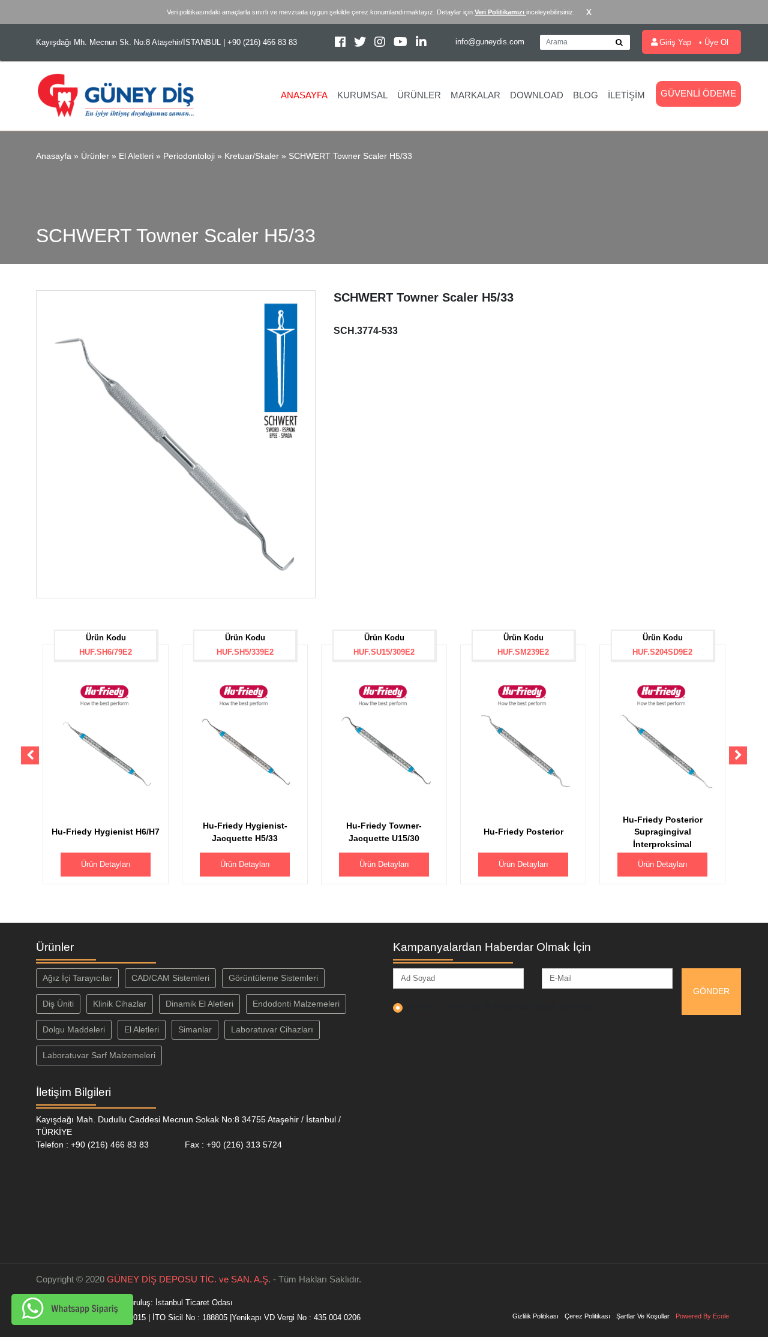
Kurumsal (362, 95)
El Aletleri (136, 156)
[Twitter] (361, 43)
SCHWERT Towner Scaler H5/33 (350, 156)
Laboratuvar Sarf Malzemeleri (99, 1055)
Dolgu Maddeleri (74, 1029)
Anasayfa (304, 95)
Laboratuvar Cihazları (272, 1029)
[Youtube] (402, 43)
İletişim (626, 95)
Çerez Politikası (587, 1316)
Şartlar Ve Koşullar (643, 1316)
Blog (585, 95)
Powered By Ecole (702, 1316)
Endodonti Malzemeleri (296, 1003)
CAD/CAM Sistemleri (170, 978)
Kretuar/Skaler (251, 156)
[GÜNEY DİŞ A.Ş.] (116, 94)
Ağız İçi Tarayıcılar (77, 978)
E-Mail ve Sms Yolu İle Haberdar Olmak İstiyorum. (502, 1006)
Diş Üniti (58, 1003)
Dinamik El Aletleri (199, 1003)
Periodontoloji (189, 156)
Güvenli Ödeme (698, 93)
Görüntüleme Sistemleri (273, 978)
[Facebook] (341, 43)
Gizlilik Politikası (535, 1316)
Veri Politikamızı (500, 12)
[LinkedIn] (421, 43)
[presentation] (30, 755)
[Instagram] (381, 43)
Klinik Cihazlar (119, 1003)
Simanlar (195, 1029)
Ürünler (419, 95)
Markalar (475, 95)
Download (536, 95)
